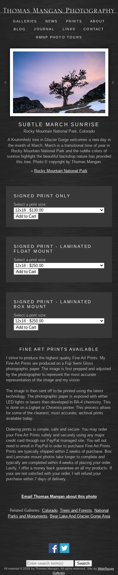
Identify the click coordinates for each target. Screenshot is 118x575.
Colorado (49, 510)
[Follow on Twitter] (64, 550)
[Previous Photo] (5, 97)
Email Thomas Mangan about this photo (59, 496)
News (51, 21)
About (97, 21)
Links (69, 29)
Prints (74, 21)
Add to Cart (26, 216)
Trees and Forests (76, 510)
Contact (94, 29)
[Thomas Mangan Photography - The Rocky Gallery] (59, 10)
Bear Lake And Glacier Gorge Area (80, 516)
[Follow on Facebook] (53, 550)
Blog (20, 29)
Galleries (25, 21)
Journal (45, 29)
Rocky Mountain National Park (60, 171)
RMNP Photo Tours (59, 37)
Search (83, 563)
